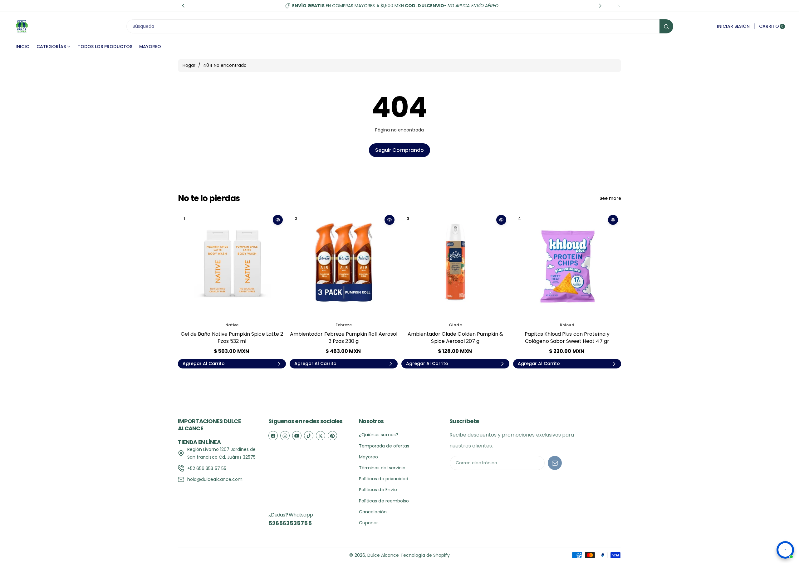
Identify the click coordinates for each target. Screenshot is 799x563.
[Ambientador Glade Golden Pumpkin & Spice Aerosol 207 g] (455, 266)
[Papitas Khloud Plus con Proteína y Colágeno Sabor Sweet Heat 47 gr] (567, 266)
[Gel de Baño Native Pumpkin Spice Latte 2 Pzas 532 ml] (232, 266)
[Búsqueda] (666, 26)
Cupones (369, 523)
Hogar (189, 65)
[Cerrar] (618, 6)
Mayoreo (368, 457)
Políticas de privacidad (383, 479)
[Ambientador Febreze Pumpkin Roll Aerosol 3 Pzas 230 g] (344, 266)
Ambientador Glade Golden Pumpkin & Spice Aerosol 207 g (455, 337)
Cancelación (373, 512)
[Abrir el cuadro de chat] (785, 550)
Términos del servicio (382, 468)
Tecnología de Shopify (425, 555)
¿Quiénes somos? (378, 435)
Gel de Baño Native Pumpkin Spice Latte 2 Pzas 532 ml (232, 337)
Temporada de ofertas (384, 446)
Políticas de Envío (378, 489)
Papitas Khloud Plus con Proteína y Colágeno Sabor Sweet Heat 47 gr (567, 337)
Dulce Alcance (383, 555)
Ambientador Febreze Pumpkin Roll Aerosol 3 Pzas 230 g (343, 337)
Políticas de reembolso (384, 501)
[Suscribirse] (555, 463)
